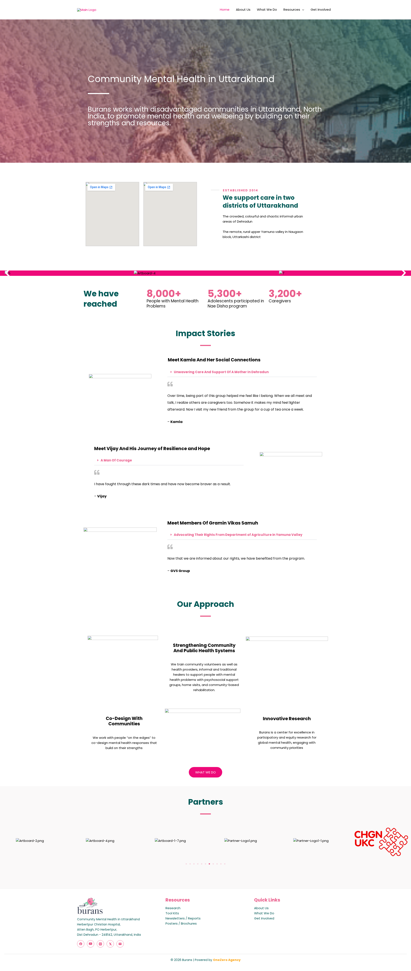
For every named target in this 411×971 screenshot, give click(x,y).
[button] (7, 273)
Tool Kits (172, 913)
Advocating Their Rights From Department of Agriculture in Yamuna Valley (238, 534)
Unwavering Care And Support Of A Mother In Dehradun (221, 372)
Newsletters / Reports (183, 918)
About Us (243, 9)
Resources (291, 9)
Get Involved (321, 9)
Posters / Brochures (181, 923)
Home (224, 9)
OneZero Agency (227, 960)
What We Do (267, 9)
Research (172, 908)
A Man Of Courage (116, 460)
